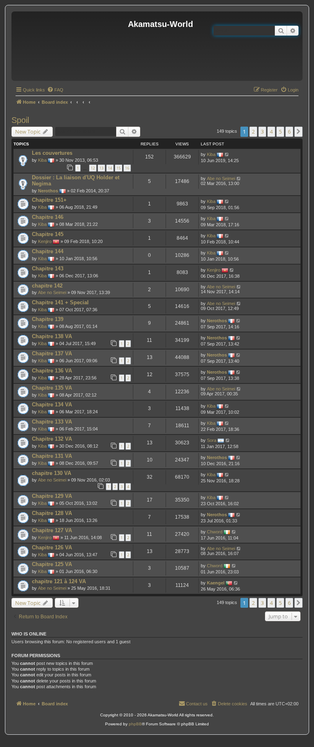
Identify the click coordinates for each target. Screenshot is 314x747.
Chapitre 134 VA (52, 404)
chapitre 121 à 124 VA (59, 581)
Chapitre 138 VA (52, 336)
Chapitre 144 (47, 251)
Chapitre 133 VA (52, 422)
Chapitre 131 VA (52, 456)
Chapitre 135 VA (52, 388)
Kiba (42, 160)
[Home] (70, 46)
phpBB (135, 724)
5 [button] (280, 131)
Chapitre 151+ (49, 200)
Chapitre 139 (47, 319)
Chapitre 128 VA (52, 513)
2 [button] (253, 131)
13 (101, 168)
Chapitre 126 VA (52, 547)
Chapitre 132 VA (52, 439)
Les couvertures (52, 153)
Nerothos (48, 190)
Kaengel (215, 582)
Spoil (20, 120)
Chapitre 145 (47, 234)
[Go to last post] (227, 154)
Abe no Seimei (221, 178)
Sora (211, 440)
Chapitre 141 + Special (60, 302)
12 (93, 168)
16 (127, 168)
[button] (298, 131)
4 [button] (271, 131)
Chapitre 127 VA (52, 530)
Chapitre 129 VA (52, 496)
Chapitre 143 (47, 268)
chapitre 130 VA (51, 473)
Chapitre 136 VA (52, 371)
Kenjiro (45, 241)
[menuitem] (55, 90)
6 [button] (289, 131)
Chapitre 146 (47, 217)
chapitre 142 (47, 286)
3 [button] (262, 131)
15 (119, 168)
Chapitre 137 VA (52, 353)
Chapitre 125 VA (52, 564)
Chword (214, 531)
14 (110, 168)
